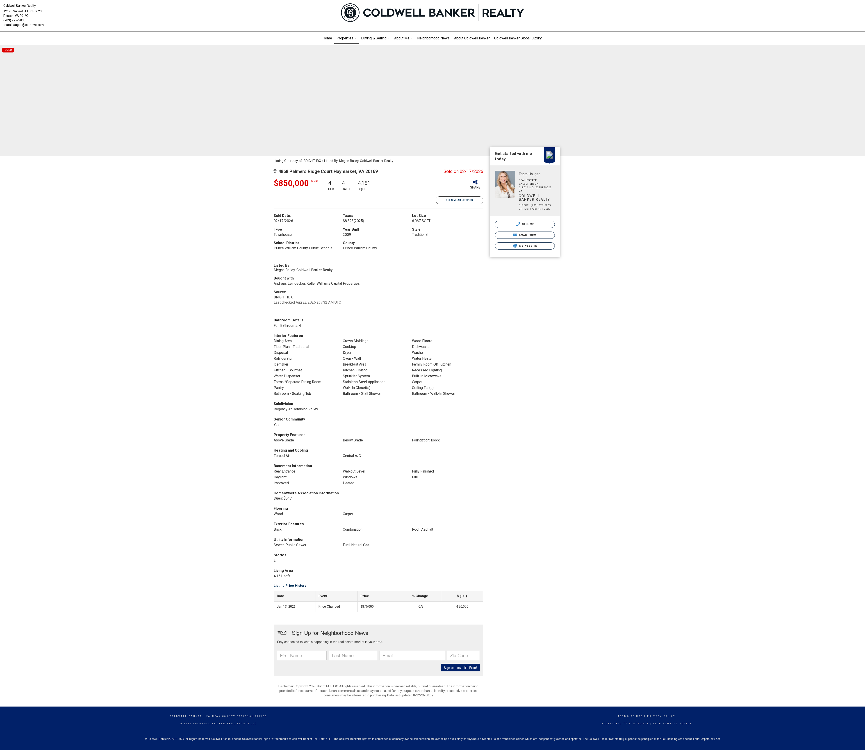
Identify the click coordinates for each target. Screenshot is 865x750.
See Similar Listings (459, 200)
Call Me (527, 224)
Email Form (527, 235)
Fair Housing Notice (672, 724)
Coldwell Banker (186, 716)
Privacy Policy (661, 716)
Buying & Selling (376, 40)
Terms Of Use (630, 716)
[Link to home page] (432, 13)
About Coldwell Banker (472, 38)
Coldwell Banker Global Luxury (518, 38)
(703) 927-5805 (14, 20)
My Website (527, 245)
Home (327, 38)
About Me (404, 40)
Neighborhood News (433, 38)
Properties (347, 40)
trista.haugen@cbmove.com (23, 25)
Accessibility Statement (625, 724)
